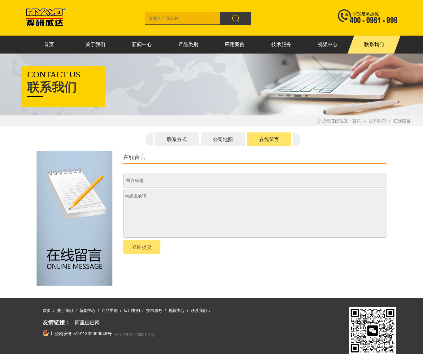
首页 (356, 120)
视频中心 (176, 310)
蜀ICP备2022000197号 (134, 334)
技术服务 (154, 310)
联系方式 (177, 139)
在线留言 (402, 120)
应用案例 (132, 310)
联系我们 (377, 120)
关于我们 (65, 310)
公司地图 (223, 139)
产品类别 (110, 310)
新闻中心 (87, 310)
